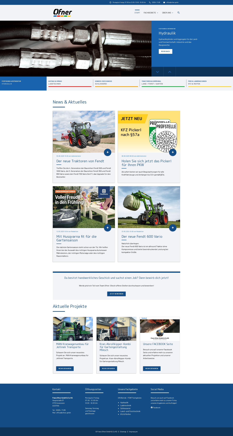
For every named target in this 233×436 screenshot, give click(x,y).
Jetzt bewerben (116, 294)
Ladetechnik (125, 405)
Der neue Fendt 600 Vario (142, 236)
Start (137, 13)
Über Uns (166, 13)
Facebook (155, 408)
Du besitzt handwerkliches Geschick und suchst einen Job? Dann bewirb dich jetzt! (116, 278)
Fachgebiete (150, 13)
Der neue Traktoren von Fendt (80, 161)
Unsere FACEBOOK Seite (158, 344)
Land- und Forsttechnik (130, 411)
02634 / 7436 (156, 2)
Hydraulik (167, 33)
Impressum (133, 432)
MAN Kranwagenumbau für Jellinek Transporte (72, 345)
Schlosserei (125, 408)
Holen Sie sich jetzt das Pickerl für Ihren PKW (146, 163)
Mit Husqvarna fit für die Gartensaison (76, 238)
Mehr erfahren (65, 368)
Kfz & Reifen (125, 414)
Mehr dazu (165, 51)
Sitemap (123, 432)
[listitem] (23, 84)
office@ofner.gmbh (172, 2)
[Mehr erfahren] (73, 329)
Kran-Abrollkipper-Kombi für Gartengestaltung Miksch (115, 347)
